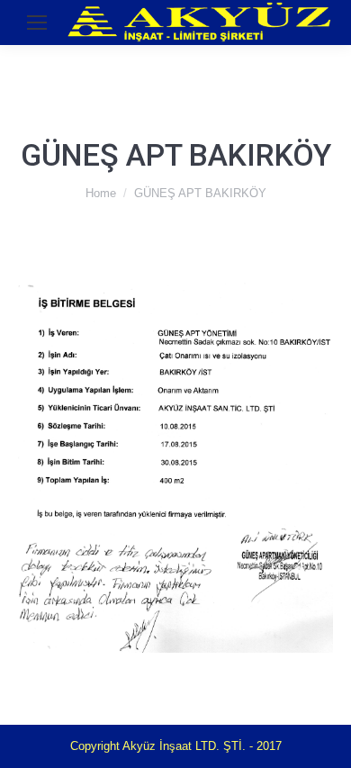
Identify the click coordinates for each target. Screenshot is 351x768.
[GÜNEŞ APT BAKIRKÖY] (175, 468)
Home (101, 193)
